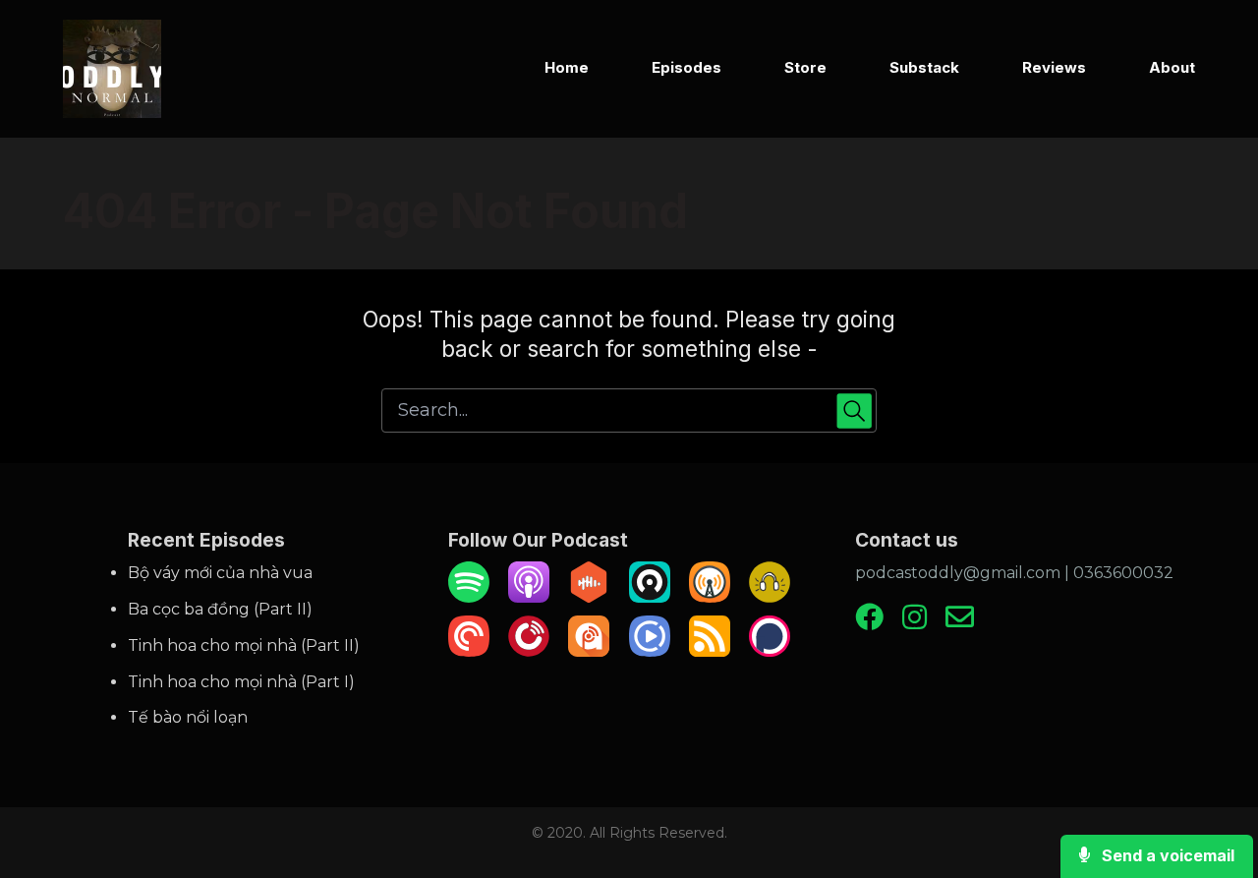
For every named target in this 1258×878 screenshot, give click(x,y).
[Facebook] (869, 624)
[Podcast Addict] (588, 651)
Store (805, 67)
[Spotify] (468, 597)
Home (566, 67)
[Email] (959, 624)
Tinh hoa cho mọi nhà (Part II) (244, 645)
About (1172, 67)
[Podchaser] (769, 651)
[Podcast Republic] (649, 651)
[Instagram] (914, 624)
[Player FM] (528, 651)
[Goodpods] (769, 597)
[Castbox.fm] (588, 597)
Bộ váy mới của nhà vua (220, 572)
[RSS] (709, 651)
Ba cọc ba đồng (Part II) (220, 609)
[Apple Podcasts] (528, 597)
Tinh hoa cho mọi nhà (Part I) (241, 682)
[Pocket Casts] (468, 651)
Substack (924, 67)
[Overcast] (709, 597)
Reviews (1054, 67)
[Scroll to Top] (1211, 784)
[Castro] (649, 597)
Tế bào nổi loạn (188, 717)
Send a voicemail (1166, 855)
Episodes (686, 67)
